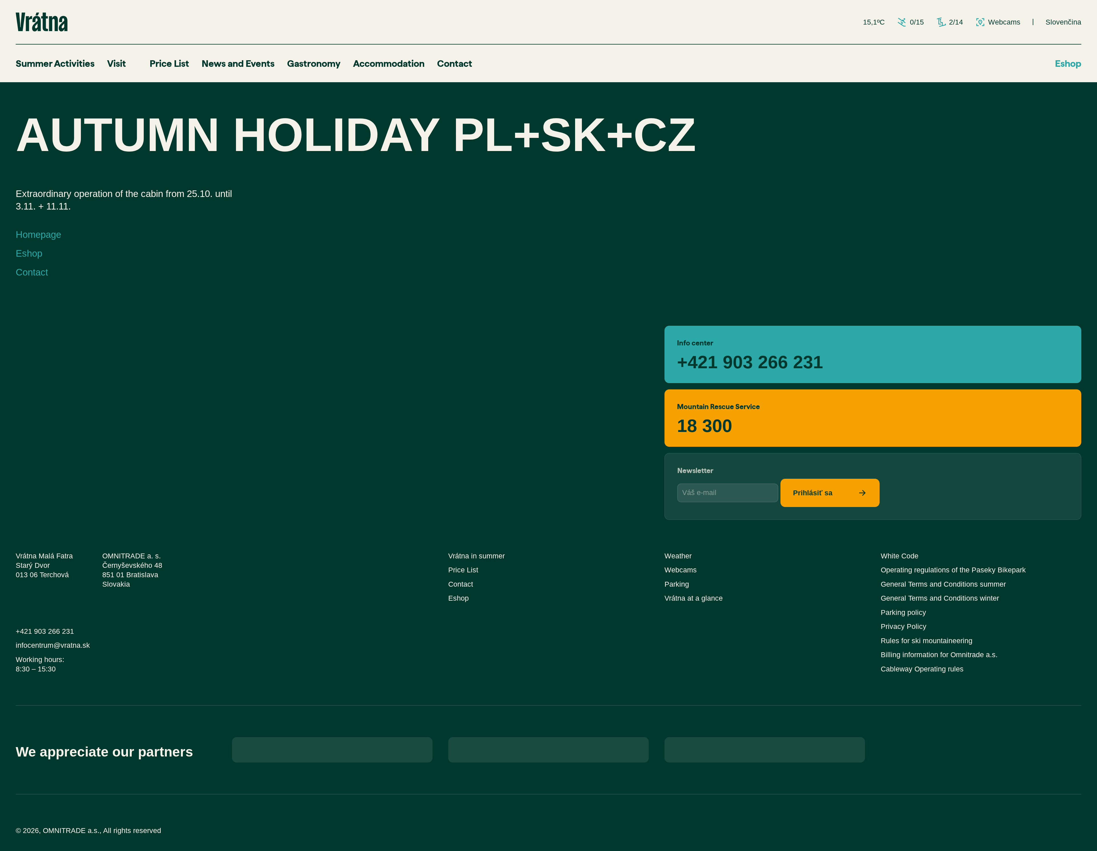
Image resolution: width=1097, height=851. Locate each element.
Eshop (1068, 63)
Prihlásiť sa (812, 493)
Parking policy (903, 612)
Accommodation (389, 63)
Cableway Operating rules (922, 669)
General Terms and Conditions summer (943, 584)
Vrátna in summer (476, 556)
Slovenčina (1063, 22)
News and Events (238, 63)
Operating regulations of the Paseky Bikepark (953, 570)
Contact (454, 63)
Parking (676, 584)
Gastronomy (314, 63)
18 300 (704, 425)
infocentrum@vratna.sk (53, 645)
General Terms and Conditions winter (940, 598)
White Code (899, 556)
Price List (169, 63)
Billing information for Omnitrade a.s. (939, 655)
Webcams (680, 570)
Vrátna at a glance (693, 598)
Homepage (38, 234)
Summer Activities (55, 63)
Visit (116, 63)
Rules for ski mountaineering (926, 641)
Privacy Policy (903, 626)
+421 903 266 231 (750, 361)
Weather (678, 556)
